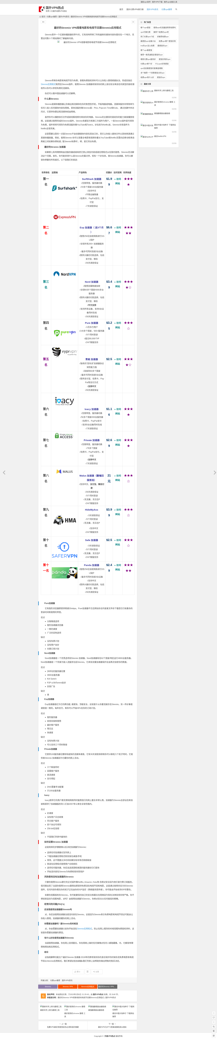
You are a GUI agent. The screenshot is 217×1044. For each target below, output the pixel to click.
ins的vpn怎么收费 (147, 46)
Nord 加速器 (91, 282)
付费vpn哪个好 (146, 64)
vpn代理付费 (145, 32)
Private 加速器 (92, 440)
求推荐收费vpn (163, 37)
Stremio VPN (68, 987)
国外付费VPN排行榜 (135, 9)
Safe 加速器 (91, 540)
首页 (121, 9)
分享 (97, 972)
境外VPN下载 (157, 2)
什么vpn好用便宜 (162, 64)
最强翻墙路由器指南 (96, 1010)
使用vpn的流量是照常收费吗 (164, 28)
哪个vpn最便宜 (146, 50)
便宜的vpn (161, 77)
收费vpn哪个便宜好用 (167, 41)
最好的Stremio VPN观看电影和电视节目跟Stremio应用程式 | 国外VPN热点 (87, 997)
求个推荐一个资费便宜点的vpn (153, 73)
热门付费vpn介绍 (147, 37)
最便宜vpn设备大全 (148, 41)
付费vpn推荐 (166, 9)
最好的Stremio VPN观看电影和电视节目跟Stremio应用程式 (107, 987)
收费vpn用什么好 (147, 77)
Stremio (48, 987)
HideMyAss (91, 509)
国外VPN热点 (55, 7)
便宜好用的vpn (164, 59)
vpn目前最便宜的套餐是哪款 (152, 68)
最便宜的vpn (162, 46)
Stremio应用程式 (48, 84)
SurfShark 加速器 (91, 179)
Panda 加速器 (91, 565)
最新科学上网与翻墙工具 (50, 1010)
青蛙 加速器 (91, 359)
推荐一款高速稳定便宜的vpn (152, 55)
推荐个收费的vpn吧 (161, 32)
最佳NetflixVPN (160, 136)
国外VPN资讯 (152, 9)
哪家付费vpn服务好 (148, 59)
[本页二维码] (214, 1036)
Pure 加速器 (91, 323)
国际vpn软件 (146, 2)
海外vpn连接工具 (170, 2)
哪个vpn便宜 (145, 28)
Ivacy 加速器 (92, 409)
